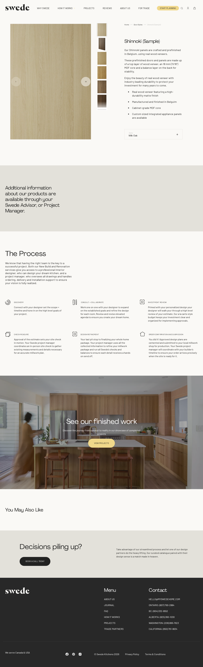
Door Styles (138, 24)
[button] (182, 8)
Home (126, 24)
